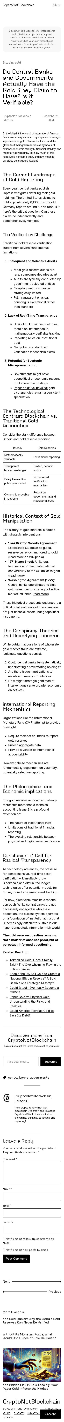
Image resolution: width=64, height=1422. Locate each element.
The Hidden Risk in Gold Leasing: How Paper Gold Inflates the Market (30, 1387)
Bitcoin (8, 62)
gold (18, 62)
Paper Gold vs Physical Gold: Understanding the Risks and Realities (30, 1001)
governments (39, 1077)
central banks (18, 1077)
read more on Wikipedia (26, 557)
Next (6, 1281)
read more (16, 575)
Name (7, 1189)
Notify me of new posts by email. (27, 1249)
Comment (10, 1159)
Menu (57, 5)
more (47, 47)
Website (8, 1222)
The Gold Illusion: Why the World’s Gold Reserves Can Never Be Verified (31, 1321)
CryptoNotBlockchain (18, 5)
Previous (55, 1292)
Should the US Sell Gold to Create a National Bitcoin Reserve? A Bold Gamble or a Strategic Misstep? (35, 978)
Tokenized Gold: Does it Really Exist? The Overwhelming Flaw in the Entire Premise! (35, 964)
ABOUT (6, 1413)
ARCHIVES (8, 1417)
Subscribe (51, 1061)
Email (7, 1205)
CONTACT (19, 1413)
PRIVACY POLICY (36, 1413)
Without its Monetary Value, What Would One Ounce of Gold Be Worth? (29, 1336)
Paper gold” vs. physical (31, 388)
